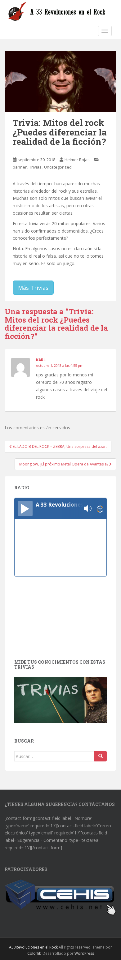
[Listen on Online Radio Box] (100, 508)
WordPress (84, 953)
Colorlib (34, 953)
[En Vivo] (25, 508)
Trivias (35, 167)
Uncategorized (58, 167)
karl (41, 359)
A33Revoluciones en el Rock (33, 947)
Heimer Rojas (77, 159)
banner (20, 167)
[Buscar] (100, 756)
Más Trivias (33, 287)
